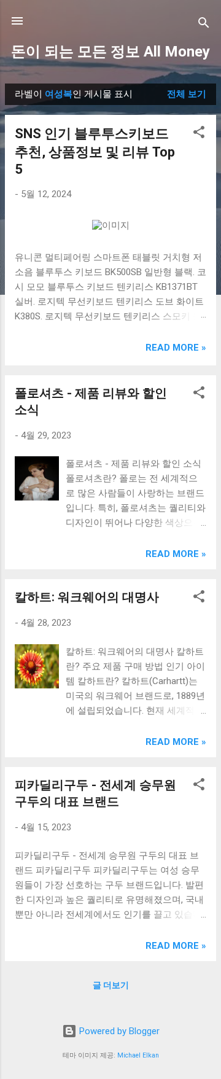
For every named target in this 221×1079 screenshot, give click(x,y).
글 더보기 (111, 985)
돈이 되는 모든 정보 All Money (110, 51)
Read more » (175, 347)
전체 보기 (186, 93)
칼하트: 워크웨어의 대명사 (87, 597)
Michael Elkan (138, 1055)
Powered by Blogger (118, 1031)
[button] (199, 134)
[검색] (203, 25)
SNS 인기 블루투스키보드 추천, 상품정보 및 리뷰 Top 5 (95, 151)
